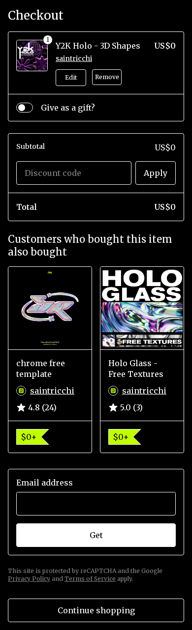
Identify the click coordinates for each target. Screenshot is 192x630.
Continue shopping (96, 610)
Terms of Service (90, 578)
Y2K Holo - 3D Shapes (98, 46)
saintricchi (74, 58)
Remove (107, 77)
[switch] (24, 108)
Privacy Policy (29, 578)
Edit (71, 77)
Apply (155, 173)
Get (96, 535)
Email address (44, 482)
